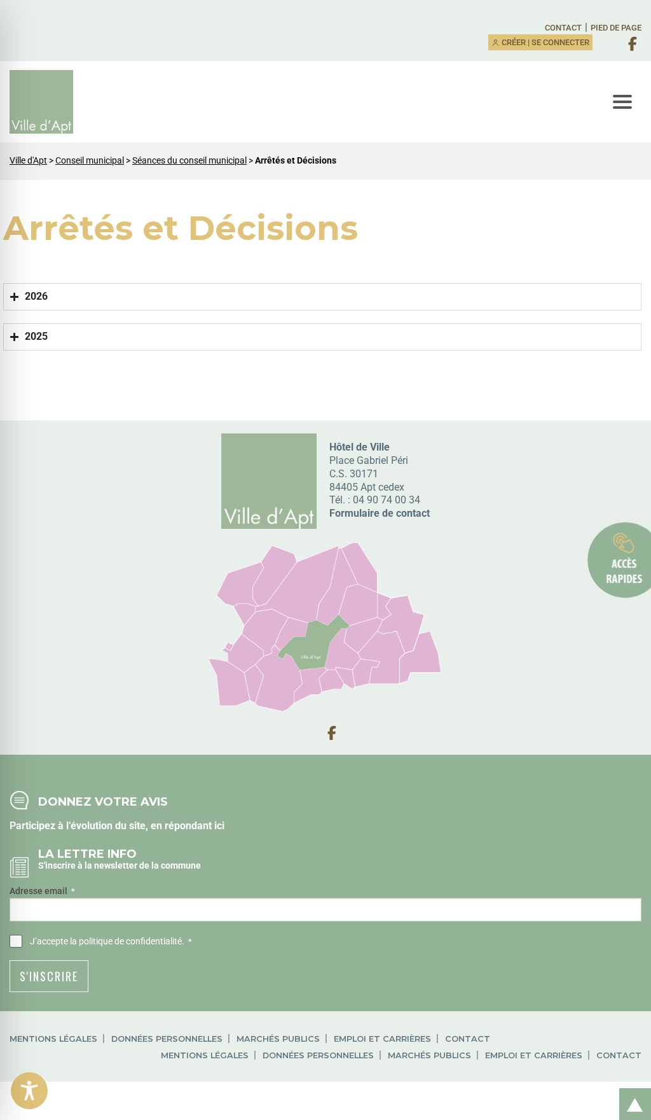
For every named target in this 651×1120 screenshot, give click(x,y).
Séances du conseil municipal (189, 160)
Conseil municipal (89, 160)
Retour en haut (630, 1090)
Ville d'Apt (28, 160)
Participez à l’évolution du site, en (87, 826)
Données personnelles (167, 1039)
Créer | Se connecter (544, 42)
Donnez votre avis (103, 801)
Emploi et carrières (382, 1039)
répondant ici (194, 826)
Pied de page (616, 27)
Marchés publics (278, 1039)
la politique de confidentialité (126, 941)
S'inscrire (49, 976)
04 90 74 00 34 (386, 500)
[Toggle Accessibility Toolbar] (29, 1090)
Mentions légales (53, 1039)
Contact (563, 27)
